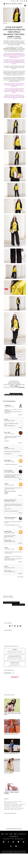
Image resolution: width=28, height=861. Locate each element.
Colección (10, 801)
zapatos (19, 809)
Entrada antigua (18, 604)
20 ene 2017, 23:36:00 (9, 472)
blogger (22, 808)
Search (14, 1)
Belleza (5, 801)
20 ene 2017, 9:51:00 (9, 406)
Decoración (15, 801)
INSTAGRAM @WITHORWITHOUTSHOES (14, 828)
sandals (12, 809)
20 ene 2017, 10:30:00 (9, 420)
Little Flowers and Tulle (11, 753)
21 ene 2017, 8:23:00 (9, 485)
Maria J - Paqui (7, 432)
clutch (5, 809)
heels (8, 809)
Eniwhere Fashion (7, 531)
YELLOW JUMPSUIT (8, 772)
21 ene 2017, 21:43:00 (9, 501)
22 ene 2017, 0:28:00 (9, 518)
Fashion (20, 801)
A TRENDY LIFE (7, 405)
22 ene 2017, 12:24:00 (9, 532)
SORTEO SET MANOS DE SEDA (11, 733)
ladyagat (6, 447)
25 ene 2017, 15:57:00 (9, 549)
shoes (15, 809)
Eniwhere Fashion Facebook (9, 541)
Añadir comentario (20, 576)
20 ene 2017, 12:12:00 (9, 433)
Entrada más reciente (11, 602)
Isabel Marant (16, 804)
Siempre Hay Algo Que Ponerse (10, 517)
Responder (20, 414)
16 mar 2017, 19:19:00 (9, 567)
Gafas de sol (14, 802)
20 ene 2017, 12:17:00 (9, 448)
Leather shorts (7, 805)
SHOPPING (6, 808)
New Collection (7, 806)
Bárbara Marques (7, 460)
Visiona (16, 386)
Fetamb (5, 566)
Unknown (6, 483)
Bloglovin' (6, 493)
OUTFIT (20, 393)
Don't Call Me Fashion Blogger (10, 491)
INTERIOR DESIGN (8, 804)
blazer (11, 393)
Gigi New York (21, 387)
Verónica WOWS (18, 38)
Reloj (19, 806)
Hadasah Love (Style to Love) (10, 500)
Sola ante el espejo (8, 470)
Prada (16, 806)
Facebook (6, 492)
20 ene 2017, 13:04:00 (9, 461)
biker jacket (17, 808)
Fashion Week (7, 802)
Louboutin (20, 805)
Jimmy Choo (16, 393)
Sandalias (12, 808)
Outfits (12, 806)
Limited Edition (14, 805)
